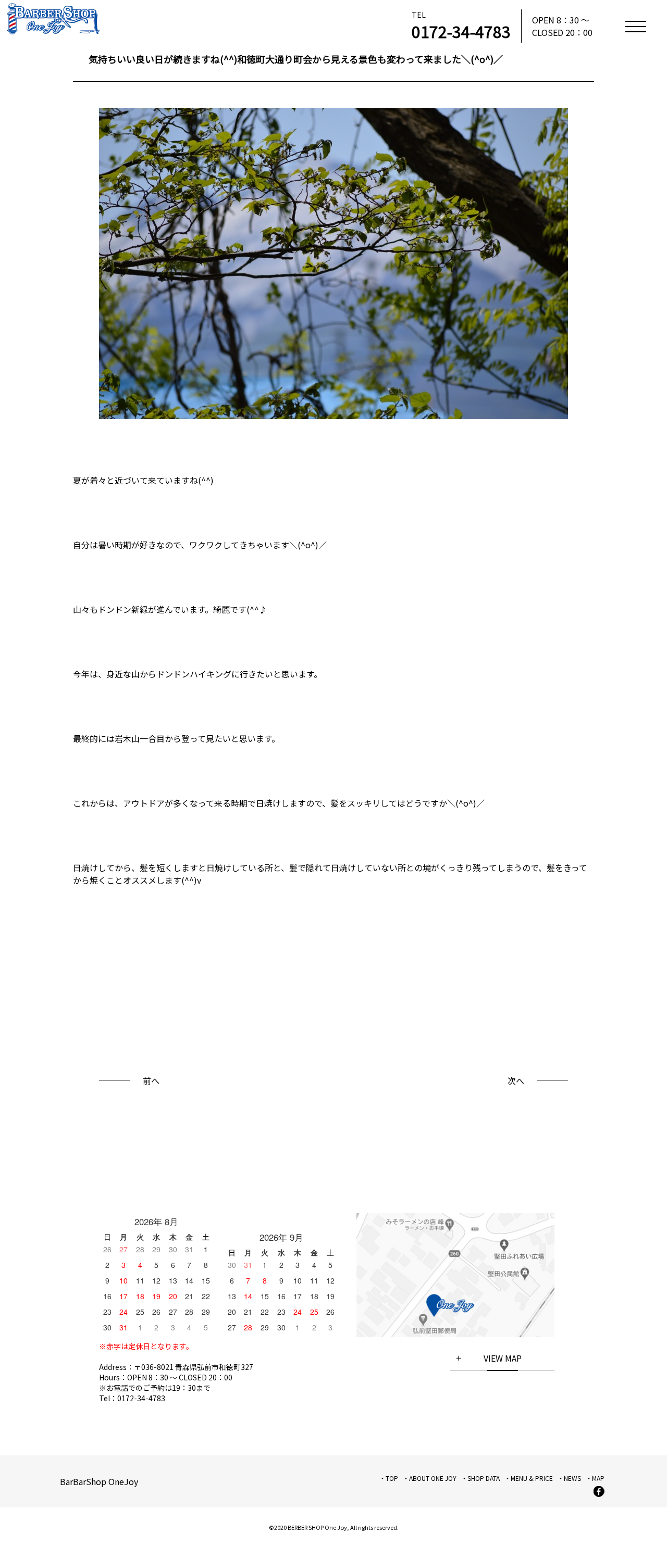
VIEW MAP (503, 1358)
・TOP (388, 1478)
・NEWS (569, 1478)
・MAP (595, 1478)
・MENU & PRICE (528, 1478)
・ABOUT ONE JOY (429, 1478)
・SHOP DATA (480, 1478)
